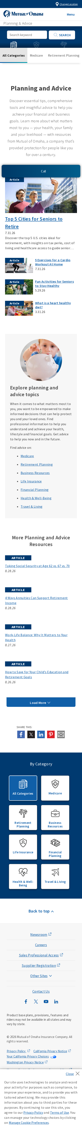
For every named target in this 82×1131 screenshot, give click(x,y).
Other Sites (39, 976)
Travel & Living (55, 882)
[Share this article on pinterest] (51, 734)
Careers (41, 945)
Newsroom (38, 934)
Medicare (36, 55)
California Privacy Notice (50, 1051)
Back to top (39, 911)
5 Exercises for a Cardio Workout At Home (53, 262)
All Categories (14, 55)
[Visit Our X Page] (36, 1003)
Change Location (69, 4)
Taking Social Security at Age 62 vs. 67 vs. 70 (37, 566)
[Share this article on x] (31, 734)
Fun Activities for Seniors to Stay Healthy (54, 283)
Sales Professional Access (39, 955)
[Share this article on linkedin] (41, 734)
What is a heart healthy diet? (53, 305)
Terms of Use (59, 1112)
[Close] (74, 1072)
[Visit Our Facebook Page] (25, 1003)
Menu (71, 14)
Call (43, 171)
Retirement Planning (63, 55)
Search (65, 35)
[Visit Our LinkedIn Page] (56, 1003)
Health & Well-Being (23, 883)
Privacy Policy (16, 1051)
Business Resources (55, 824)
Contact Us (41, 991)
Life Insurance (23, 852)
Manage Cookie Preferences (29, 1122)
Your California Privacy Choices (28, 1056)
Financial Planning (55, 854)
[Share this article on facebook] (21, 734)
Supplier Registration (39, 965)
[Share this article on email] (61, 734)
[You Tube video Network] (46, 1003)
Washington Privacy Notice (25, 1062)
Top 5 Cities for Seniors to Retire (34, 223)
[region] (41, 1100)
